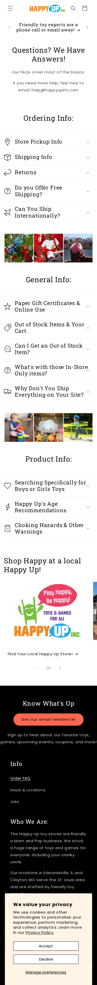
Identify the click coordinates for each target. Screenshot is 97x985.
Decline (46, 959)
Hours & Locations (27, 790)
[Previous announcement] (9, 27)
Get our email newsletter (48, 719)
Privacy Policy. (40, 932)
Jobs (14, 801)
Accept (46, 946)
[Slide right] (60, 668)
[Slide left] (37, 668)
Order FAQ (20, 778)
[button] (10, 8)
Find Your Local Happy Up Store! (40, 654)
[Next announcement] (87, 27)
